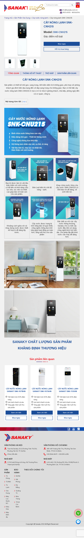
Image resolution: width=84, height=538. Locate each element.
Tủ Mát (8, 482)
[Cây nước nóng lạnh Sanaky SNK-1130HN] (68, 376)
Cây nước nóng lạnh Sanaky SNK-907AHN (42, 390)
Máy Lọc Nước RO (8, 500)
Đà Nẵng (18, 486)
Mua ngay (62, 44)
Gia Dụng (8, 492)
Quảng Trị (18, 492)
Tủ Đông (8, 477)
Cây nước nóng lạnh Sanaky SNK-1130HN (68, 390)
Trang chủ (8, 18)
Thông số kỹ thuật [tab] (32, 73)
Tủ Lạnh (7, 486)
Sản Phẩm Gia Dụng (22, 18)
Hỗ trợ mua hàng (62, 49)
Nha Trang (18, 498)
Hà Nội (18, 476)
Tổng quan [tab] (13, 73)
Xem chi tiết (16, 413)
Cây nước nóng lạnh (40, 18)
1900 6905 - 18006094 (71, 12)
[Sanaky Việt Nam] (16, 8)
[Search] (72, 5)
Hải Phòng (18, 480)
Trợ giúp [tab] (49, 73)
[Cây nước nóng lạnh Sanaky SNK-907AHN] (42, 376)
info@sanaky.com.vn (70, 10)
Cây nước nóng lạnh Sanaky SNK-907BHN (16, 390)
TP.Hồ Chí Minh (18, 504)
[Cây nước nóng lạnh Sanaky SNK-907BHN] (16, 376)
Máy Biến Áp (7, 515)
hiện (24, 102)
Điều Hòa (7, 508)
